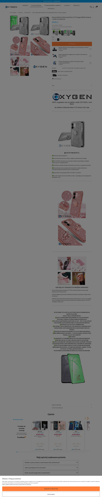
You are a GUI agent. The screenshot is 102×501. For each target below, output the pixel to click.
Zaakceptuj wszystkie (51, 488)
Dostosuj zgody (51, 494)
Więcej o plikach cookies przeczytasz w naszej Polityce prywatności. (16, 484)
